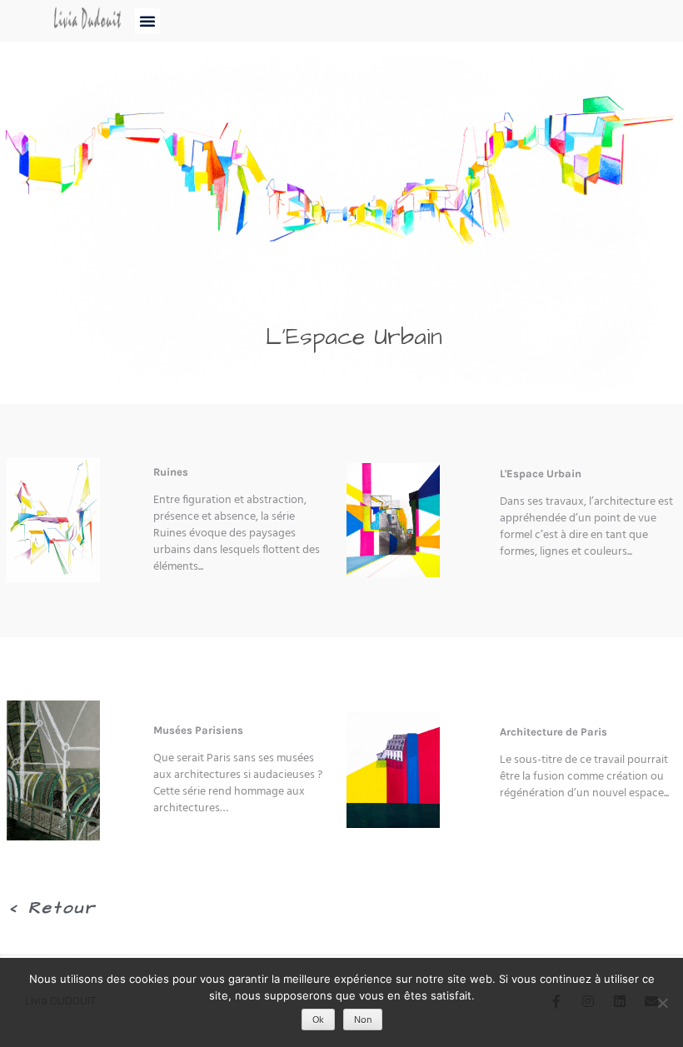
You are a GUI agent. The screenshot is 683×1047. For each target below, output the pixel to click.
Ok (318, 1020)
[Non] (662, 1003)
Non (362, 1020)
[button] (147, 20)
